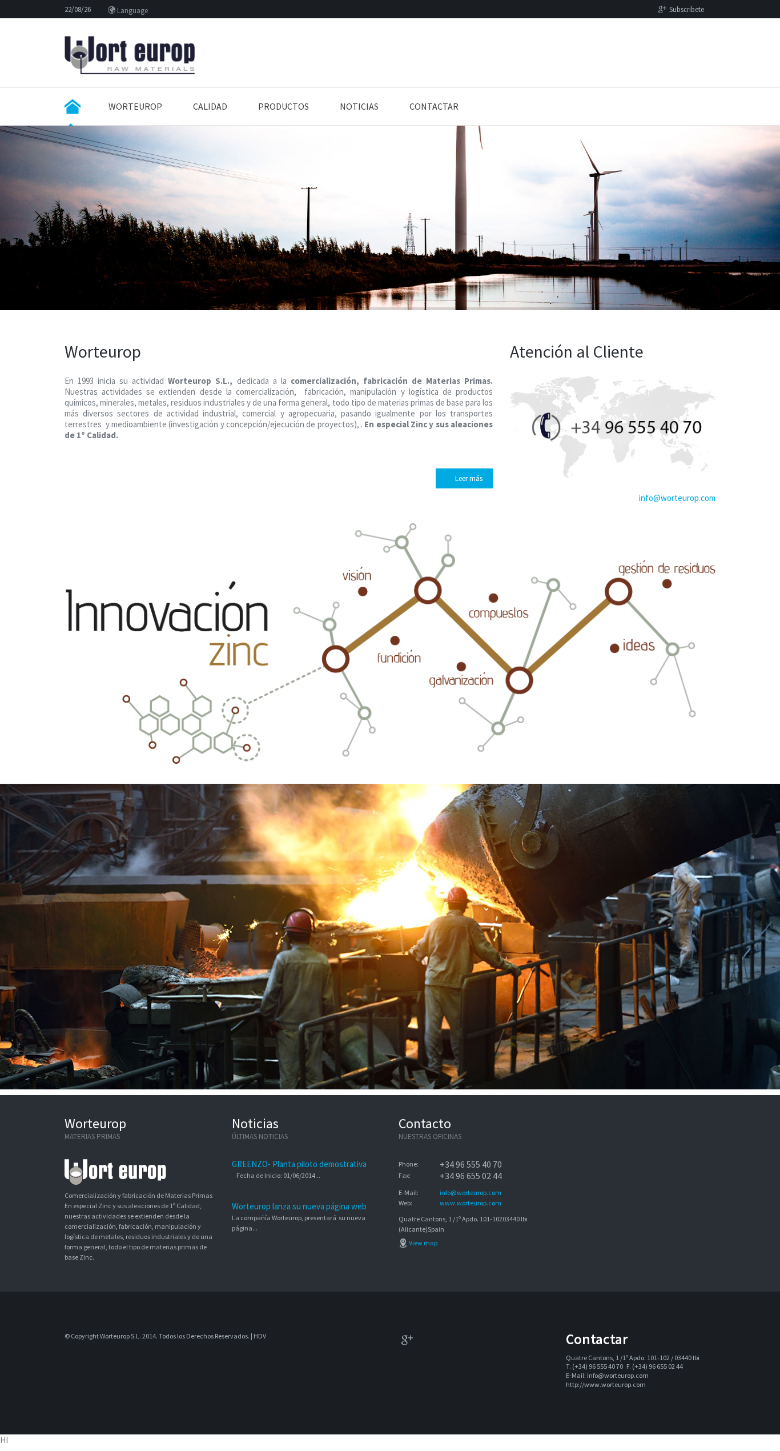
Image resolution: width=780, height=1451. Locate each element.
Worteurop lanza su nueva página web (299, 1206)
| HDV (258, 1336)
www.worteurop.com (470, 1203)
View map (423, 1242)
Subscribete (686, 9)
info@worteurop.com (677, 497)
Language (131, 10)
